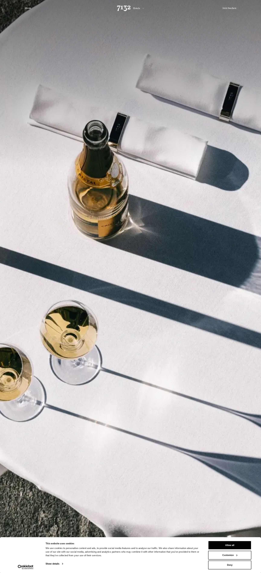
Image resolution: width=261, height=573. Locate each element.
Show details (52, 563)
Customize (228, 555)
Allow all (229, 545)
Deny (229, 565)
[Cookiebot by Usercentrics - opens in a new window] (25, 567)
